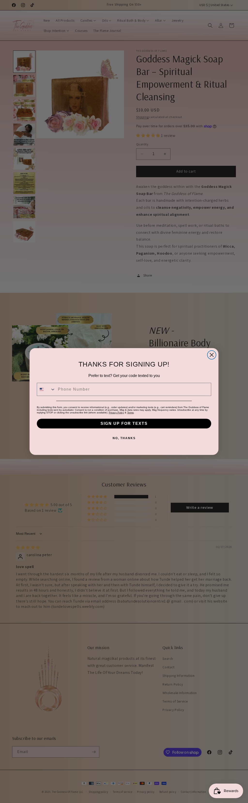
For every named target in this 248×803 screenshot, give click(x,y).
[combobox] (46, 389)
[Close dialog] (211, 355)
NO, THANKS (124, 438)
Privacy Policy (116, 412)
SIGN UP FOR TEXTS (124, 423)
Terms (130, 412)
